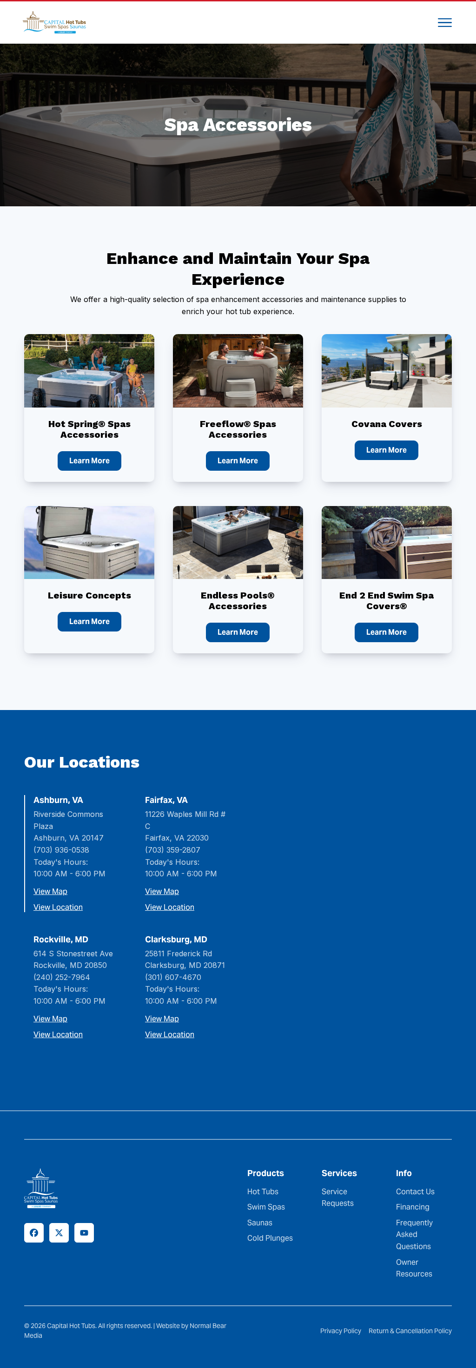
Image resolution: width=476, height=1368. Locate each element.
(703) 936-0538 (61, 850)
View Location (58, 907)
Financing (413, 1207)
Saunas (259, 1222)
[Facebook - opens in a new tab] (34, 1232)
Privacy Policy (340, 1331)
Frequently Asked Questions (414, 1234)
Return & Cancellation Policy (410, 1331)
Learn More (89, 461)
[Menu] (445, 22)
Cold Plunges (270, 1238)
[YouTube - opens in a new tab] (84, 1232)
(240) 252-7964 (61, 977)
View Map (50, 892)
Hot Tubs (262, 1191)
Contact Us (415, 1191)
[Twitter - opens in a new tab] (59, 1232)
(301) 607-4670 (173, 977)
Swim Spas (266, 1207)
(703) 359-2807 (172, 850)
